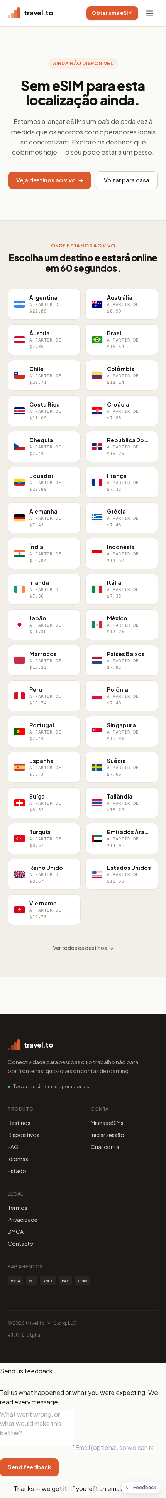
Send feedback (29, 1467)
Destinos (19, 1122)
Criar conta (105, 1146)
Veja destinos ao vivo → (49, 180)
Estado (17, 1170)
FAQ (13, 1146)
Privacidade (22, 1219)
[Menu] (149, 13)
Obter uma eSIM (112, 13)
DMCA (16, 1231)
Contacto (21, 1243)
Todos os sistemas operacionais (51, 1086)
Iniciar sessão (107, 1134)
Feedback (144, 1487)
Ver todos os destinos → (83, 947)
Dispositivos (23, 1134)
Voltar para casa (126, 180)
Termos (17, 1207)
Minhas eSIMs (107, 1122)
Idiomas (18, 1158)
